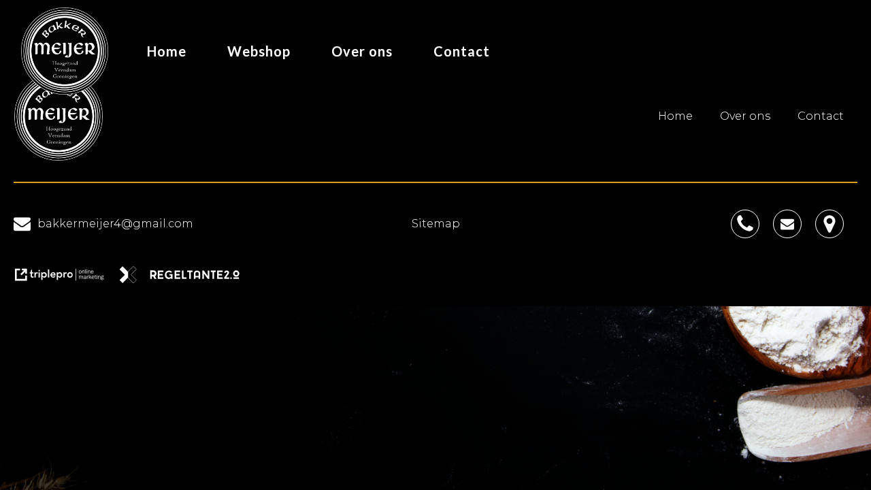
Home (166, 51)
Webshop (259, 51)
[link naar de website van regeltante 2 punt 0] (184, 279)
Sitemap (436, 223)
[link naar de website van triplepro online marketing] (66, 279)
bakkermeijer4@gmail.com (115, 223)
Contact (461, 51)
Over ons (362, 51)
